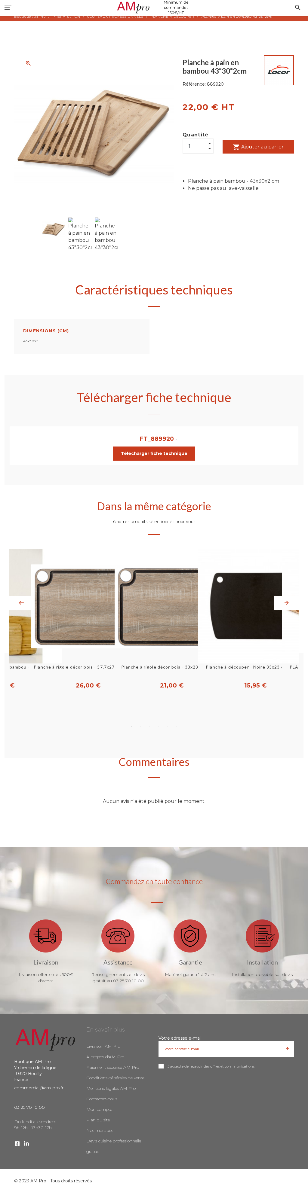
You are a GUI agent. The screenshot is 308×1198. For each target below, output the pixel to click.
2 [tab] (140, 727)
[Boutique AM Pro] (154, 7)
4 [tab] (159, 727)
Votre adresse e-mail (180, 1038)
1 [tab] (131, 727)
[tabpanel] (154, 619)
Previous (21, 603)
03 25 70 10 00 (29, 1107)
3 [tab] (149, 727)
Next (286, 603)
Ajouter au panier (258, 147)
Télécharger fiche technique (154, 453)
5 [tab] (168, 727)
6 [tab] (177, 727)
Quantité (196, 135)
